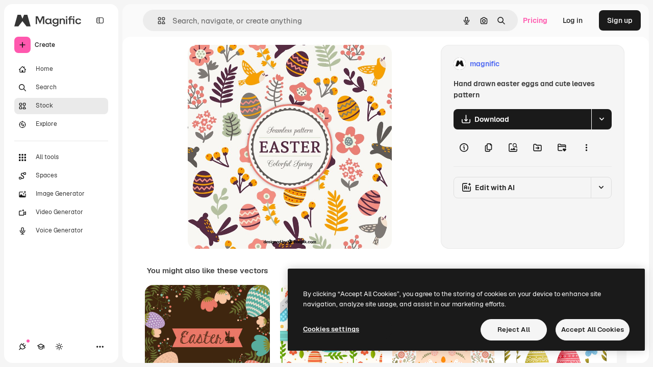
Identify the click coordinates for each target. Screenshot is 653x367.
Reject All (513, 329)
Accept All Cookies (592, 329)
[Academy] (41, 346)
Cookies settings (331, 329)
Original (253, 64)
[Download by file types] (601, 119)
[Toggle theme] (59, 346)
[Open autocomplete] (157, 20)
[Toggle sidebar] (100, 20)
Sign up (620, 20)
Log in (573, 20)
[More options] (586, 148)
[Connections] (22, 346)
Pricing (535, 20)
